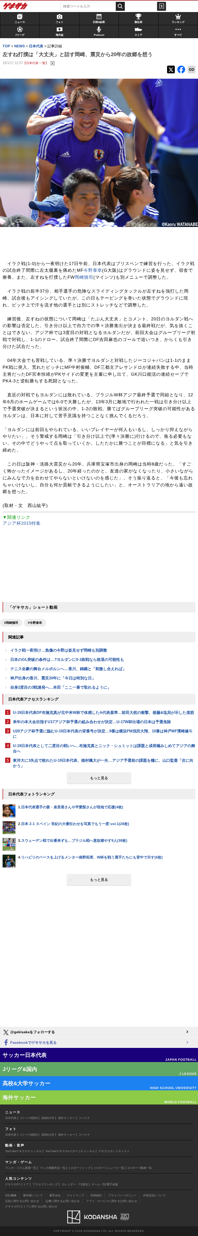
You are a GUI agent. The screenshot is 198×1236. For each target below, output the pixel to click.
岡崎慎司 (84, 277)
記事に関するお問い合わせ (63, 1201)
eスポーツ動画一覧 (140, 1167)
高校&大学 (47, 1117)
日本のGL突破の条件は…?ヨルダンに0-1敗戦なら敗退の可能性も (67, 659)
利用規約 (96, 1195)
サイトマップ (75, 1195)
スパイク (84, 1117)
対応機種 (10, 1195)
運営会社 (55, 1195)
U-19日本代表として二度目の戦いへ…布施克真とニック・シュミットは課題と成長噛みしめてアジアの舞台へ (104, 748)
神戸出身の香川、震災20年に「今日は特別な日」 (53, 678)
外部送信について (154, 1195)
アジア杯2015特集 (22, 523)
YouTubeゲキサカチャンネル (23, 1151)
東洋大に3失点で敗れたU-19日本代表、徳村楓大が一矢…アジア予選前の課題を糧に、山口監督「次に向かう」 (103, 763)
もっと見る (99, 778)
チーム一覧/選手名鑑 (105, 1184)
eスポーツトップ (79, 1167)
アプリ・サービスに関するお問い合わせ (111, 1201)
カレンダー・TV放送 (75, 1184)
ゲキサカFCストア (17, 1184)
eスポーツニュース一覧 (109, 1167)
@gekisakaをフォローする (32, 1032)
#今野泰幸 (35, 623)
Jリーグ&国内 (29, 1117)
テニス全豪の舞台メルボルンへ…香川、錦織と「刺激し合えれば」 (68, 669)
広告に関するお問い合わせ (22, 1201)
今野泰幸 (93, 270)
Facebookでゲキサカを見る (33, 1042)
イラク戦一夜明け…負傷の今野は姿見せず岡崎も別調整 (58, 650)
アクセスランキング (45, 1184)
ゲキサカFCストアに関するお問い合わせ (31, 1206)
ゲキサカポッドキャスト (114, 1151)
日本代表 (10, 1117)
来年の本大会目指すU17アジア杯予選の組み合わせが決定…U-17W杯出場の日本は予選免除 (92, 722)
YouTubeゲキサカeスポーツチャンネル (70, 1151)
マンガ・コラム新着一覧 (20, 1167)
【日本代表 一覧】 (35, 63)
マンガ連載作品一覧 (52, 1167)
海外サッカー (66, 1117)
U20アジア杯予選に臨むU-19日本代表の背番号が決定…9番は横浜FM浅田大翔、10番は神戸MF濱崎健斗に (103, 734)
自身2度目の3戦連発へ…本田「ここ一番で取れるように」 (60, 687)
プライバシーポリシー (122, 1195)
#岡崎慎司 (11, 623)
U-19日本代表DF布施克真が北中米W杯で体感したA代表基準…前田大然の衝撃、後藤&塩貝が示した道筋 (103, 712)
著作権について (33, 1195)
